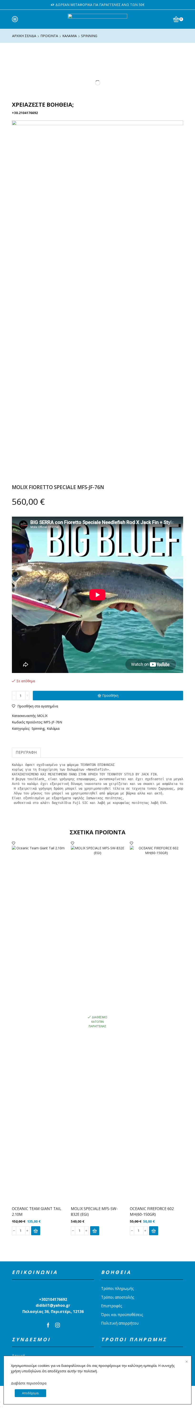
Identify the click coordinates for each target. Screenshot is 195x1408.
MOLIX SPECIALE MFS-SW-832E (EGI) (94, 1211)
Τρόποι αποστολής (117, 1297)
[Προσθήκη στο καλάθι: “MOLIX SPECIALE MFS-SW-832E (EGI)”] (94, 1230)
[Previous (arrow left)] (0, 1406)
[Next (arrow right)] (2, 1406)
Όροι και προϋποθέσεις (122, 1314)
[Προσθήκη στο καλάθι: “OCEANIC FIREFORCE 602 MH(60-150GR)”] (153, 1230)
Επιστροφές (111, 1305)
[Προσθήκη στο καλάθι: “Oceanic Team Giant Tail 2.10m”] (35, 1230)
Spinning (89, 36)
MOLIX (42, 715)
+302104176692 (53, 1299)
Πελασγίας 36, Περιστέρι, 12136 (53, 1311)
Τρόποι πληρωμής (117, 1288)
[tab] (26, 752)
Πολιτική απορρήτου (120, 1323)
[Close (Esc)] (0, 1402)
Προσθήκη (110, 695)
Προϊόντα (49, 36)
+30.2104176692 (25, 113)
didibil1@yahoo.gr (53, 1305)
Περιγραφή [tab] (26, 752)
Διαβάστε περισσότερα (28, 1383)
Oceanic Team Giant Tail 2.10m (36, 1211)
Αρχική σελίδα (24, 36)
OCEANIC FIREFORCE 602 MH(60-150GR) (152, 1211)
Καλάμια (69, 36)
